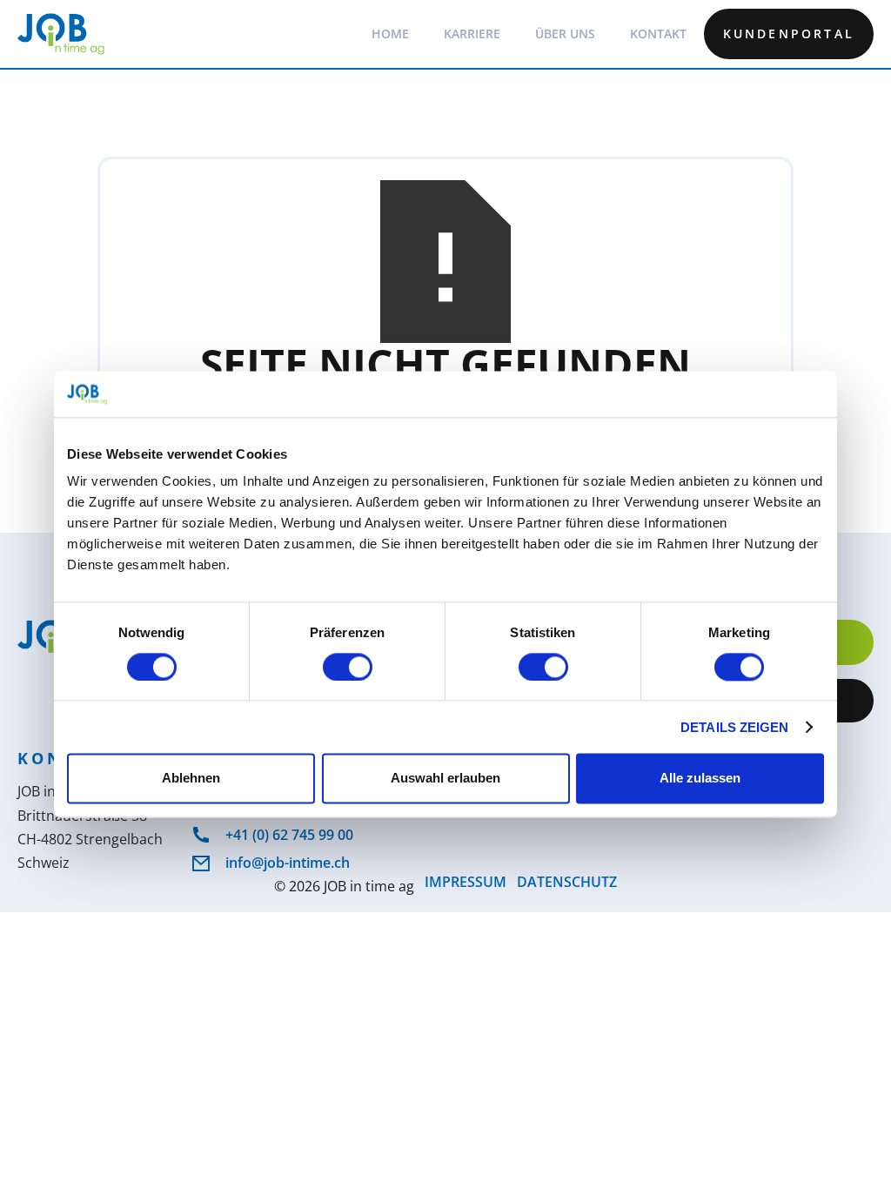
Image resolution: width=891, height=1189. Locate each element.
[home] (60, 34)
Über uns (565, 33)
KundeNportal (788, 33)
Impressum (465, 883)
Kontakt (658, 33)
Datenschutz (567, 883)
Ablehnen (191, 778)
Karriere (472, 33)
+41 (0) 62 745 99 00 (289, 834)
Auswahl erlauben (445, 778)
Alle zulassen (700, 778)
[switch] (347, 667)
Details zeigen (734, 727)
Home (390, 33)
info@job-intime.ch (287, 862)
